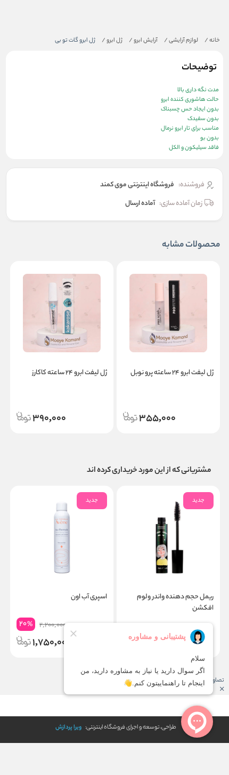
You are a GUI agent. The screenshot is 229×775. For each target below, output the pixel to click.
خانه (212, 40)
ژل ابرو (112, 40)
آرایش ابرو (143, 40)
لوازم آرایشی (181, 40)
